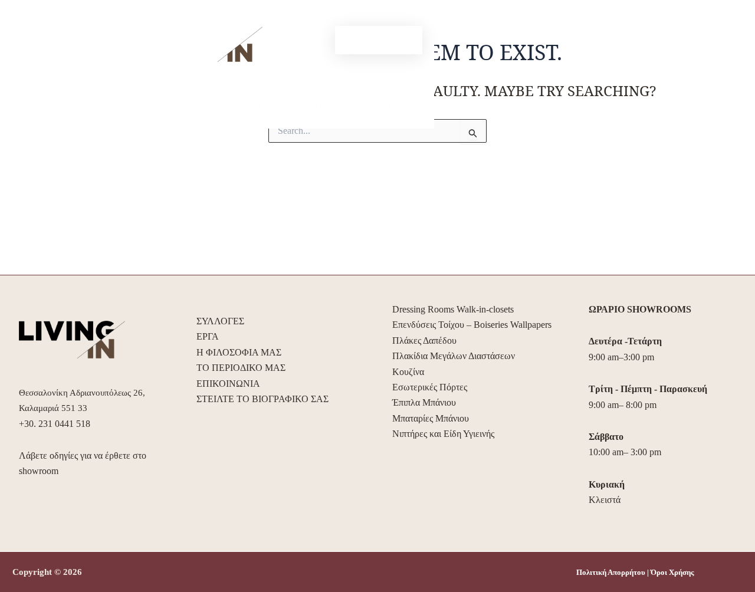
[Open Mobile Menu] (44, 32)
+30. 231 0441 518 (54, 424)
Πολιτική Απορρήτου (610, 572)
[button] (378, 40)
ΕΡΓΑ (107, 104)
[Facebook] (300, 40)
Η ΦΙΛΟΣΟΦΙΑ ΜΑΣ (176, 104)
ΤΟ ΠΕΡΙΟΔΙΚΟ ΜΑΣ (279, 104)
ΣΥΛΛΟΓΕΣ (56, 104)
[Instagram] (318, 40)
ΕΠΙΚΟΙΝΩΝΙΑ (370, 104)
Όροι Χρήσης (672, 572)
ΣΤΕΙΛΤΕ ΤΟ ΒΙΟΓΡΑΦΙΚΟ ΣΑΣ (262, 399)
